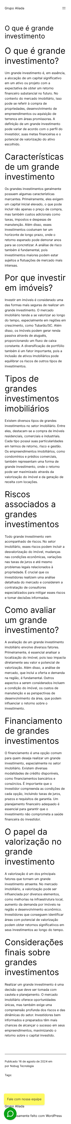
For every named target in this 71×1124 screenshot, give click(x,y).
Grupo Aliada (14, 8)
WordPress (54, 1116)
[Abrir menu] (64, 8)
